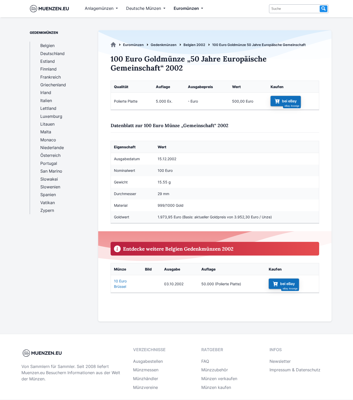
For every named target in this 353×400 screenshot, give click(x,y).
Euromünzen (133, 45)
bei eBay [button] (289, 101)
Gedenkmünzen (164, 45)
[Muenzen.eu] (113, 45)
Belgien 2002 (194, 45)
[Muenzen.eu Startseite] (50, 8)
